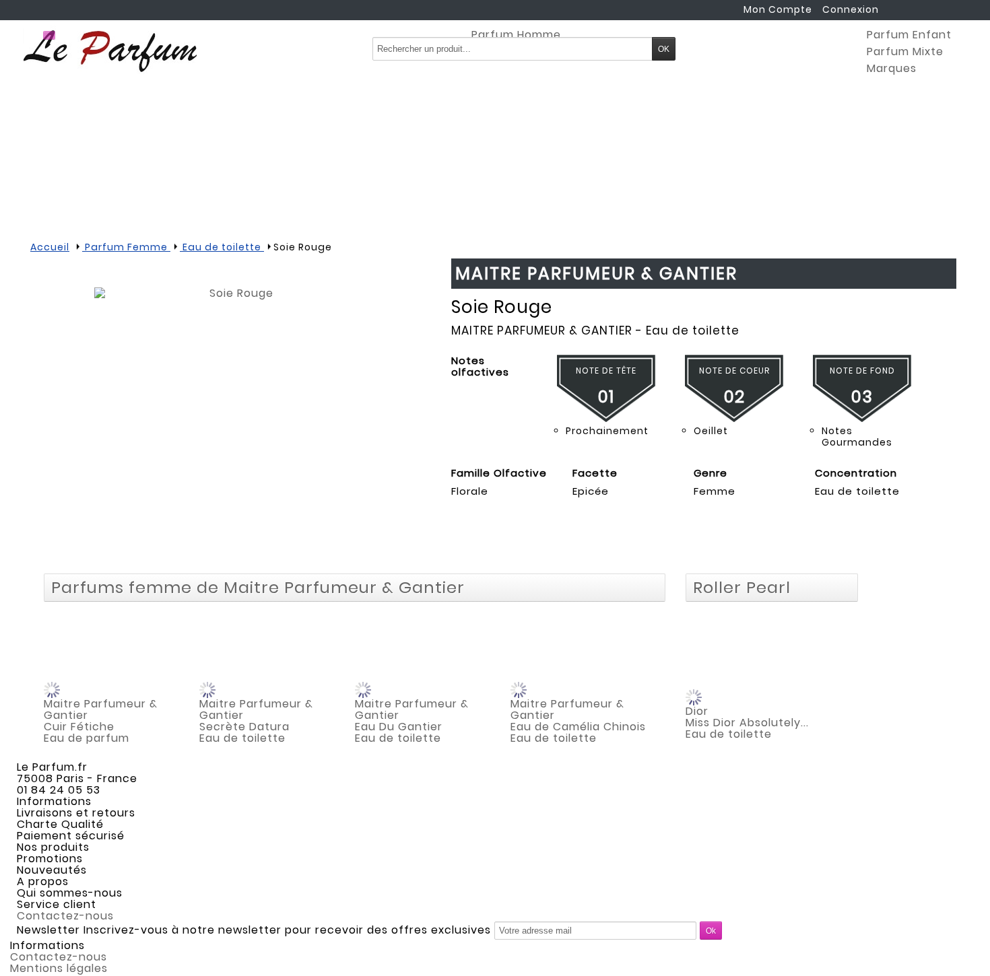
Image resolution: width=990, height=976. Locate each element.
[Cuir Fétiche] (52, 654)
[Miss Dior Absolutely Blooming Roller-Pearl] (694, 658)
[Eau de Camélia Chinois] (518, 654)
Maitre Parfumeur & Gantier (541, 330)
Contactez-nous (65, 915)
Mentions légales (59, 968)
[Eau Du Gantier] (363, 654)
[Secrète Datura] (207, 654)
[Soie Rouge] (236, 428)
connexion (850, 9)
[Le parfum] (110, 50)
